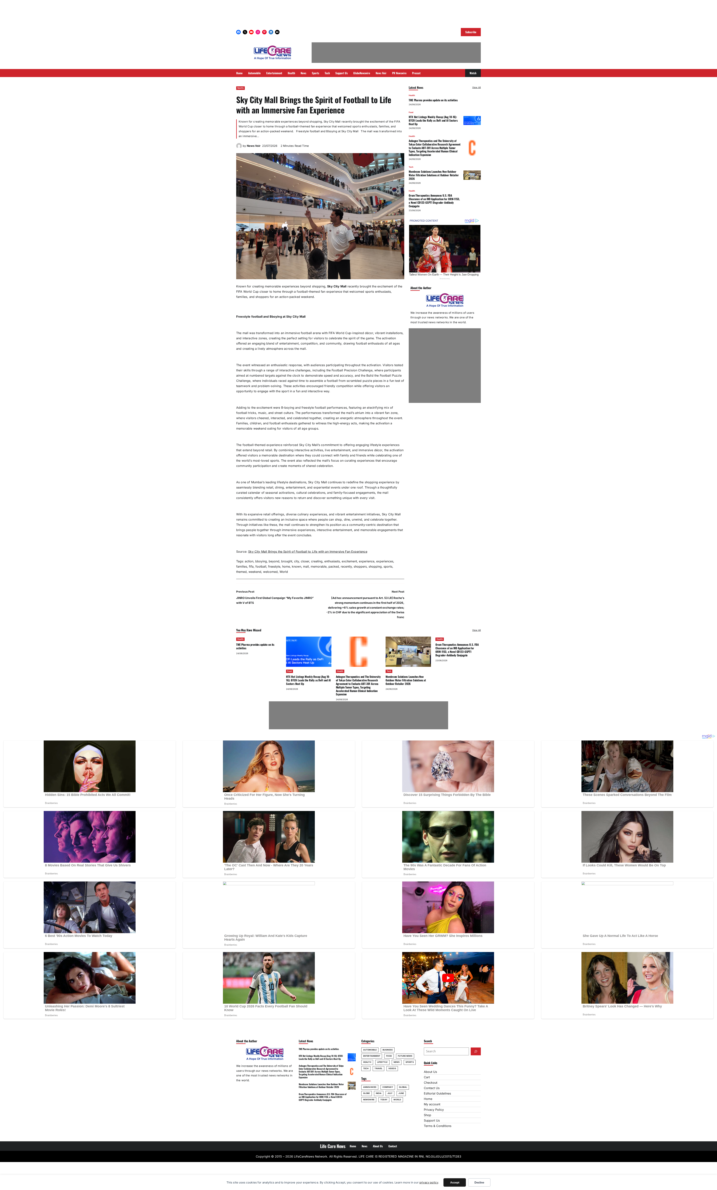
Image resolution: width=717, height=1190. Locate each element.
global (403, 1087)
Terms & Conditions (437, 1126)
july (389, 1093)
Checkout (430, 1082)
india (379, 1093)
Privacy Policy (434, 1109)
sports (388, 566)
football (260, 566)
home (286, 566)
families (241, 566)
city (296, 561)
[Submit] (476, 1051)
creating (316, 561)
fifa (251, 566)
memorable (319, 566)
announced (369, 1087)
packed (333, 566)
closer (305, 561)
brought (286, 561)
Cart (427, 1077)
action (249, 561)
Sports (240, 88)
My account (432, 1104)
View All (476, 87)
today (384, 1099)
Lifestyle (382, 1062)
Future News (405, 1056)
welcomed (270, 572)
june (401, 1093)
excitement (349, 561)
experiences (384, 561)
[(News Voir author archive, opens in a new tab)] (239, 147)
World (284, 572)
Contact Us (432, 1088)
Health (412, 95)
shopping (375, 566)
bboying (261, 561)
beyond (274, 561)
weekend (255, 572)
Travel (378, 1068)
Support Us (432, 1120)
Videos (392, 1068)
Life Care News (332, 1146)
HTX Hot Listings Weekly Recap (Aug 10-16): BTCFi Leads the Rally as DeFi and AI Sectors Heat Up (433, 120)
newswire (368, 1099)
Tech (411, 167)
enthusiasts (332, 561)
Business (388, 1050)
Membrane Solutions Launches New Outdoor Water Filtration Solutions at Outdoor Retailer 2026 (434, 175)
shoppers (360, 566)
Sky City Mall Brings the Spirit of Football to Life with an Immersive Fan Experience (307, 551)
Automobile (370, 1050)
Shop (427, 1115)
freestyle (274, 566)
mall (306, 566)
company (387, 1087)
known (296, 566)
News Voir (253, 146)
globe (366, 1093)
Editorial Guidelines (437, 1093)
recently (346, 566)
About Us (430, 1072)
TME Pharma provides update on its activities (433, 100)
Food (411, 112)
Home (428, 1099)
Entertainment (371, 1056)
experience (366, 561)
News (397, 1062)
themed (241, 572)
